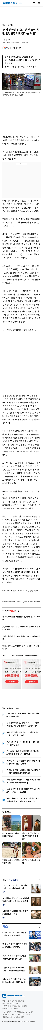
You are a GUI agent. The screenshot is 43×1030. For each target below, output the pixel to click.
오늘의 (10, 880)
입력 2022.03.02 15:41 (20, 43)
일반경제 (10, 25)
